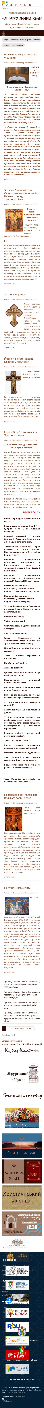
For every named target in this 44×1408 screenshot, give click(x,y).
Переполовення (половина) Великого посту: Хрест (20, 796)
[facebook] (2, 5)
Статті (4, 1316)
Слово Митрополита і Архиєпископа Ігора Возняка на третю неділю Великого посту (22, 641)
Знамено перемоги (15, 294)
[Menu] (40, 33)
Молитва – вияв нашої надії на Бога (22, 752)
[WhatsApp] (20, 5)
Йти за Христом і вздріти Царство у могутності (19, 360)
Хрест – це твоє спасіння (16, 740)
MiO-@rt (15, 1397)
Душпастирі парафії (10, 1274)
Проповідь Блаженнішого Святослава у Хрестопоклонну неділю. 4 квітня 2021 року (22, 1005)
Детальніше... (9, 179)
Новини (5, 1312)
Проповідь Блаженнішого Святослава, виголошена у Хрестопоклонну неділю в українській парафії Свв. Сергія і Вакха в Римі (22, 565)
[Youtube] (11, 5)
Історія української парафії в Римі (15, 1266)
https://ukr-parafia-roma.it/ (16, 1392)
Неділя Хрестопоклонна (13, 45)
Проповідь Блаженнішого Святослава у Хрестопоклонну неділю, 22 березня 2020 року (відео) (22, 984)
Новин (12, 1044)
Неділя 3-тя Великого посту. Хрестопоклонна (22, 39)
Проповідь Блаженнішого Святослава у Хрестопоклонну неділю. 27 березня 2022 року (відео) (22, 995)
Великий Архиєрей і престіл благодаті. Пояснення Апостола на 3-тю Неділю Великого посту (22, 539)
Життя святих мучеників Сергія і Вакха (17, 1270)
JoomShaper (26, 1397)
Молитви (5, 1291)
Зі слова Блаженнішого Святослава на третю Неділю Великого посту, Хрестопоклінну (21, 195)
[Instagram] (16, 5)
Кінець (30, 1028)
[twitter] (7, 5)
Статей (20, 1044)
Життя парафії (34, 1044)
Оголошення (7, 1307)
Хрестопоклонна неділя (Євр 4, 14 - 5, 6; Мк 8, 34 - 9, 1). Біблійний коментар (22, 529)
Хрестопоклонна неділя (15, 633)
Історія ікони (7, 1287)
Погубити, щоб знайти (15, 663)
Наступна (19, 1028)
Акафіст (5, 1295)
